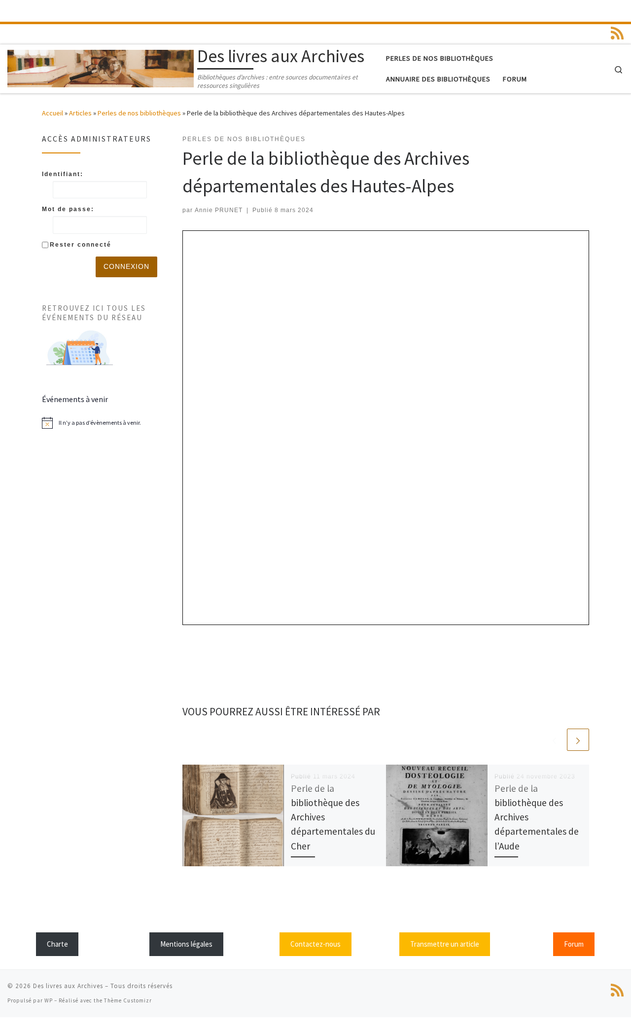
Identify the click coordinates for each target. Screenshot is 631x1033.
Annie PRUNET (219, 210)
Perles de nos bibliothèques (139, 113)
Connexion (126, 266)
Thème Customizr (128, 1000)
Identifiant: (62, 174)
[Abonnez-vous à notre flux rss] (617, 33)
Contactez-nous (315, 944)
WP (48, 1000)
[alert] (99, 423)
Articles (80, 113)
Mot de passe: (68, 209)
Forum (574, 944)
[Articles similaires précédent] (554, 740)
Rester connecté (80, 244)
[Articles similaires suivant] (578, 740)
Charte (57, 944)
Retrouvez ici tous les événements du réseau (94, 312)
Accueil (52, 113)
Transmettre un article (444, 944)
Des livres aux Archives (68, 986)
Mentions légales (186, 944)
